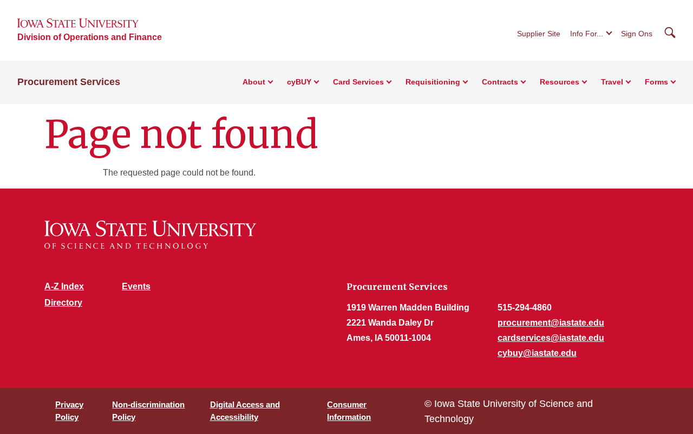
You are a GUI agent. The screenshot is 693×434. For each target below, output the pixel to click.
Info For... (586, 33)
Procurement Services (68, 81)
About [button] (254, 81)
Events (136, 286)
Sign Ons (636, 33)
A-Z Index (64, 286)
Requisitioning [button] (433, 81)
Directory (63, 302)
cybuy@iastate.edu (537, 353)
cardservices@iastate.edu (551, 337)
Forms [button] (656, 81)
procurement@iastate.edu (551, 322)
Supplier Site (538, 33)
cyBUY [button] (299, 81)
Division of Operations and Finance (89, 37)
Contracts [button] (500, 81)
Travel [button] (612, 81)
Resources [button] (559, 81)
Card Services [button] (358, 81)
